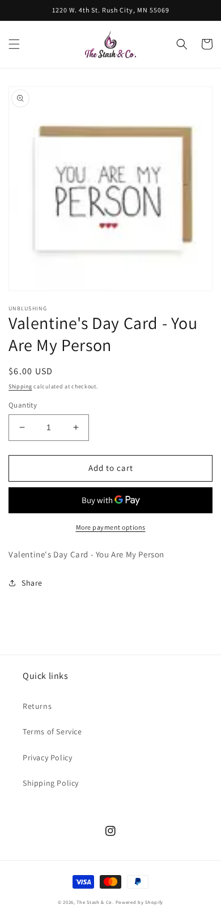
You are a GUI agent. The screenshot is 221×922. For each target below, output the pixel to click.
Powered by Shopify (140, 902)
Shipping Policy (51, 783)
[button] (14, 44)
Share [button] (32, 583)
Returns (37, 706)
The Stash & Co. (95, 902)
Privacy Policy (47, 757)
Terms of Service (52, 731)
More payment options (111, 527)
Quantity (22, 405)
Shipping (20, 386)
